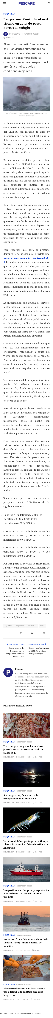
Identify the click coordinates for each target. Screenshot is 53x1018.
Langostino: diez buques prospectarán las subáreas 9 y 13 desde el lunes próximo (26, 893)
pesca (42, 626)
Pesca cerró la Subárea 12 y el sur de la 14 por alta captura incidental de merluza (25, 943)
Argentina (8, 626)
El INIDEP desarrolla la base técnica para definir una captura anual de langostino (24, 992)
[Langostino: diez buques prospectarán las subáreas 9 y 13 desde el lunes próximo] (26, 869)
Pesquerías (9, 14)
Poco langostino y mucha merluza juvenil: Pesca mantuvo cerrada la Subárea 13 (23, 749)
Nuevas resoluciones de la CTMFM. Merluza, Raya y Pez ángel (39, 651)
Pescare (16, 34)
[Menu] (4, 3)
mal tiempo (32, 626)
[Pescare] (26, 3)
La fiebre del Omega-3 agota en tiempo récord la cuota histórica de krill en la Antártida (26, 844)
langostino (20, 626)
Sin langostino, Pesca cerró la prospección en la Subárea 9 (20, 797)
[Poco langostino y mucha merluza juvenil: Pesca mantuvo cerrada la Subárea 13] (26, 725)
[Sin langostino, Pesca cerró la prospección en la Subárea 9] (26, 774)
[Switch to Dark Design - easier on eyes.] (48, 3)
